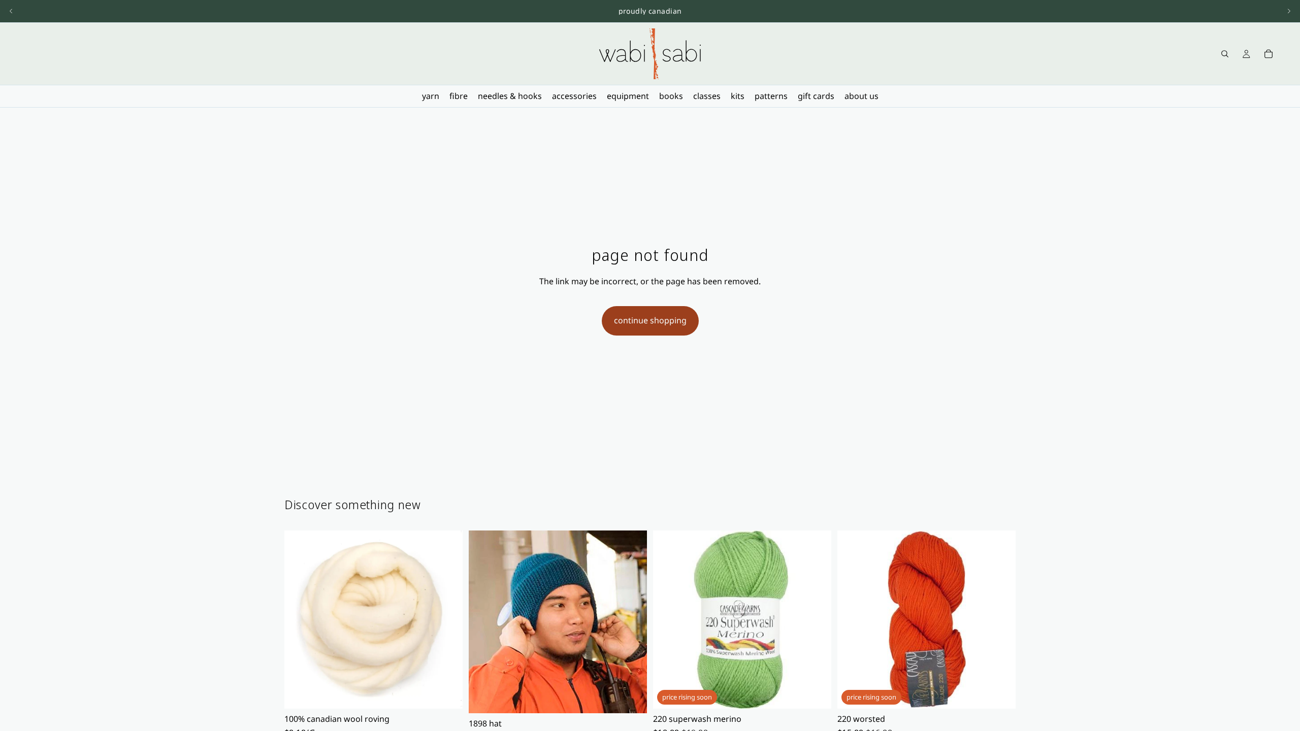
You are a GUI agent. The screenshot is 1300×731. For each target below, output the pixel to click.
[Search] (1225, 54)
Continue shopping (650, 320)
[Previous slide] (11, 11)
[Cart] (1268, 54)
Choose (455, 692)
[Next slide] (1289, 11)
